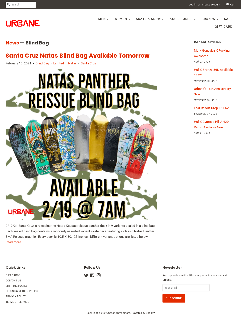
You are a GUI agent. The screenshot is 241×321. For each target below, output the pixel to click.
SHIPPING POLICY (16, 285)
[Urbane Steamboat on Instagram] (98, 276)
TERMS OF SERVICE (17, 301)
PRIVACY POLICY (16, 296)
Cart (232, 4)
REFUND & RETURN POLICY (22, 291)
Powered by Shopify (143, 313)
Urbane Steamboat (119, 313)
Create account (211, 4)
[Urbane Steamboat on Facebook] (92, 276)
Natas (72, 63)
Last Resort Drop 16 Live (211, 108)
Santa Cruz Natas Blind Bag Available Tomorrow (77, 55)
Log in (192, 4)
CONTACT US (13, 280)
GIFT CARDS (13, 275)
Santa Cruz (88, 63)
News (12, 43)
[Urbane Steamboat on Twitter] (86, 276)
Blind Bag (42, 63)
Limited (58, 63)
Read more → (15, 242)
